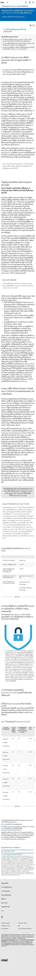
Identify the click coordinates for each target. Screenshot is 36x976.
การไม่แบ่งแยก (5, 891)
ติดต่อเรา (4, 899)
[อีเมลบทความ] (33, 25)
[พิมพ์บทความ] (30, 25)
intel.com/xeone (12, 822)
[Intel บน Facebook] (2, 917)
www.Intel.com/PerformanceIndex (11, 830)
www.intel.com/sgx (20, 495)
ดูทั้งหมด (17, 597)
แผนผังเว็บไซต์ (5, 907)
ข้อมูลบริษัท (4, 883)
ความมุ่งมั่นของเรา (6, 887)
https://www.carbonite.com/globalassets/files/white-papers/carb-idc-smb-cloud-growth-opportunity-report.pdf (17, 853)
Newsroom (4, 903)
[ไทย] (29, 2)
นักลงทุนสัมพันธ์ (6, 895)
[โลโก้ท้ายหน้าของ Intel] (4, 960)
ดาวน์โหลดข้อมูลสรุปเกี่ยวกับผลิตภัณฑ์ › (15, 30)
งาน (2, 911)
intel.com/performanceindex (7, 939)
